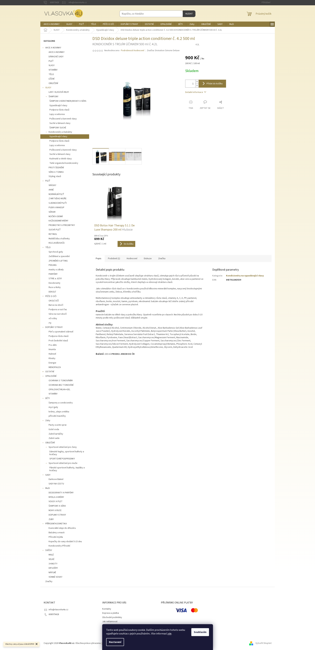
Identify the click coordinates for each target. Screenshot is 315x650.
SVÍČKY (48, 550)
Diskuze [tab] (148, 258)
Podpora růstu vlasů (59, 109)
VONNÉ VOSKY (55, 577)
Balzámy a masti (56, 532)
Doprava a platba (110, 613)
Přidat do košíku (215, 83)
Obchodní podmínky (112, 617)
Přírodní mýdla (56, 537)
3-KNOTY (53, 563)
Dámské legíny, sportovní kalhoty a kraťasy (66, 453)
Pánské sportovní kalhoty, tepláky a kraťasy (67, 469)
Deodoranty (54, 283)
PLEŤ (51, 61)
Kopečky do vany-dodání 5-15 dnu (65, 541)
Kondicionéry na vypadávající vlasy (245, 275)
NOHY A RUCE (55, 510)
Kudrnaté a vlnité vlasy (60, 158)
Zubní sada (54, 438)
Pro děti (53, 345)
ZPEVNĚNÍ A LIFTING (58, 260)
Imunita (52, 349)
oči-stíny (53, 318)
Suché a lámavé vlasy (59, 123)
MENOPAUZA (55, 367)
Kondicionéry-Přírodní (59, 545)
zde (169, 633)
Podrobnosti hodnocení (132, 50)
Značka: (163, 50)
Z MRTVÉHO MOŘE (57, 198)
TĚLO (51, 74)
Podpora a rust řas (58, 309)
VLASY (52, 65)
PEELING (53, 265)
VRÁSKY (52, 185)
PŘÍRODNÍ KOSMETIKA (56, 523)
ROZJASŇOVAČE (57, 243)
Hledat (189, 13)
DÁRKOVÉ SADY (56, 56)
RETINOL (53, 234)
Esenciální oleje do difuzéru (62, 528)
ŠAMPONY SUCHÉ (57, 127)
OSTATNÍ (49, 371)
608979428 (54, 614)
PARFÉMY (53, 274)
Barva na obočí (56, 305)
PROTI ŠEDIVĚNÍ (56, 167)
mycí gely (53, 407)
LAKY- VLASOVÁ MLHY (59, 92)
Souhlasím (200, 632)
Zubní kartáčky (56, 434)
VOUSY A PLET (56, 501)
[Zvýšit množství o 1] (197, 82)
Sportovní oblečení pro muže (63, 463)
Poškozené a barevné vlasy (63, 150)
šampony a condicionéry (61, 402)
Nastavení (115, 642)
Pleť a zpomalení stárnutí (61, 331)
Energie (52, 362)
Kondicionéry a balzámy (60, 132)
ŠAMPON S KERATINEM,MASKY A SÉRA (67, 101)
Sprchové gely (56, 252)
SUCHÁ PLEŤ (55, 229)
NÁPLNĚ (52, 572)
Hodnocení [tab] (132, 258)
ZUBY (51, 519)
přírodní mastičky (57, 416)
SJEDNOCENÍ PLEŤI (58, 203)
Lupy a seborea (57, 114)
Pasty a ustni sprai (57, 425)
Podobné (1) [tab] (114, 258)
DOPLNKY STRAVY (57, 515)
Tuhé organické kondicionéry (63, 163)
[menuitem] (51, 24)
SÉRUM (52, 212)
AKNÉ (51, 189)
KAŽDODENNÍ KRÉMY (58, 220)
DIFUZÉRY (53, 568)
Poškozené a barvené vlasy (63, 118)
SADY (47, 475)
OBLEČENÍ (53, 83)
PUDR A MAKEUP (56, 207)
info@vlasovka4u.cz (58, 609)
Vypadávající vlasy (58, 105)
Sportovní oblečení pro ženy (63, 447)
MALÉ (51, 554)
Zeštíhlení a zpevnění (59, 256)
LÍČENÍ (51, 78)
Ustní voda (54, 429)
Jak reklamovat (109, 621)
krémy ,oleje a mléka (59, 411)
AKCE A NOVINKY (53, 47)
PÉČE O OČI (50, 296)
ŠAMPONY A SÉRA (57, 506)
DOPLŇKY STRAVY (54, 327)
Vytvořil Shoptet (263, 643)
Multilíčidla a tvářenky (59, 238)
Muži (47, 488)
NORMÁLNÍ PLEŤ (56, 194)
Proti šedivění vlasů (58, 340)
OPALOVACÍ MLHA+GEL (59, 389)
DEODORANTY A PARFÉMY (61, 492)
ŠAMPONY (53, 96)
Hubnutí (52, 354)
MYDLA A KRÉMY (56, 497)
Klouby (52, 358)
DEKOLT (52, 291)
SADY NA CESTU (56, 483)
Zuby (47, 420)
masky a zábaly (56, 269)
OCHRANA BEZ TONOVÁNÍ (61, 385)
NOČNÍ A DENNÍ (56, 216)
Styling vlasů (55, 176)
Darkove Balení (56, 479)
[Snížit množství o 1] (197, 85)
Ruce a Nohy (55, 287)
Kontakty (106, 609)
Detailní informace (194, 92)
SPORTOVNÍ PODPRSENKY (62, 458)
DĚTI (47, 398)
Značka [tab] (161, 258)
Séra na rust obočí (58, 314)
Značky (48, 581)
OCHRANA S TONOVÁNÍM (61, 380)
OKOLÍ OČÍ (54, 300)
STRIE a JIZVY (55, 278)
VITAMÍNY (53, 70)
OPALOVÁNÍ (50, 376)
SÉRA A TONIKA (56, 172)
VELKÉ (51, 559)
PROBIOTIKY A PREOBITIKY (62, 225)
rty (50, 323)
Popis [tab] (98, 258)
